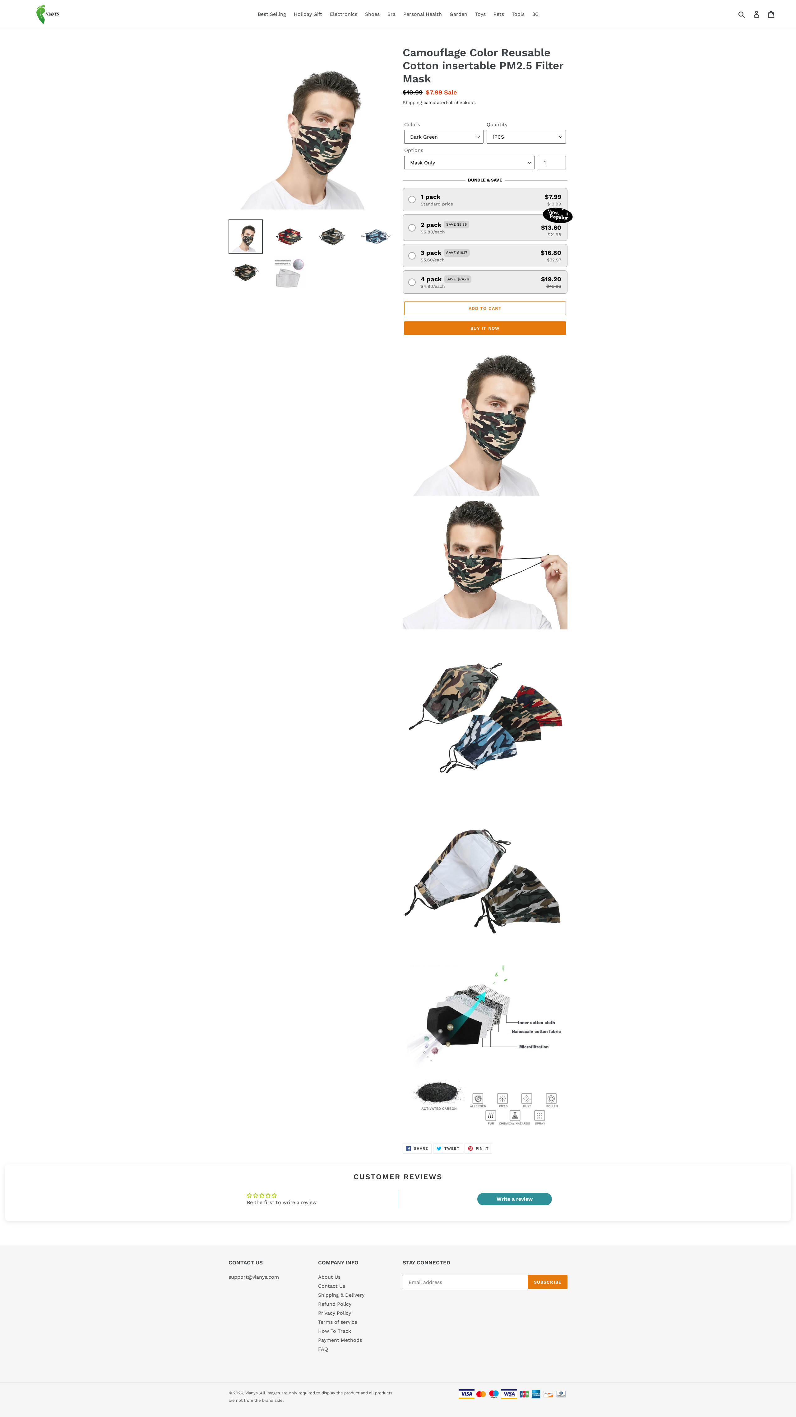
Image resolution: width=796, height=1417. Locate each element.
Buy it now (485, 328)
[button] (485, 199)
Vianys (251, 1393)
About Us (329, 1277)
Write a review (515, 1199)
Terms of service (337, 1322)
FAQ (323, 1349)
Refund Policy (334, 1304)
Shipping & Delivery (341, 1295)
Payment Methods (340, 1340)
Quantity (497, 124)
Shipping (412, 102)
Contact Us (331, 1286)
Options (413, 150)
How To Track (334, 1331)
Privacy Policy (334, 1313)
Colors (412, 124)
